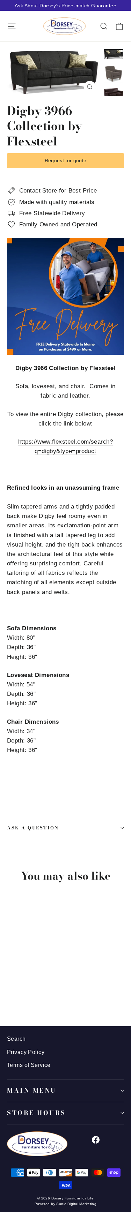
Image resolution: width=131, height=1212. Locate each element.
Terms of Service (29, 1065)
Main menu (32, 1090)
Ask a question (33, 828)
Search (16, 1039)
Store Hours (36, 1112)
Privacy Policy (25, 1052)
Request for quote (66, 160)
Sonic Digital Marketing (76, 1204)
